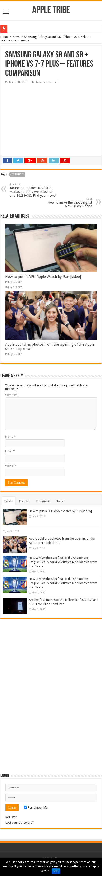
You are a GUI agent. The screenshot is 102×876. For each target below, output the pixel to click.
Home (4, 37)
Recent (8, 501)
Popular (24, 501)
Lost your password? (19, 822)
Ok (56, 871)
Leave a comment (47, 82)
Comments (43, 501)
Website (10, 466)
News (16, 37)
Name (10, 436)
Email (10, 451)
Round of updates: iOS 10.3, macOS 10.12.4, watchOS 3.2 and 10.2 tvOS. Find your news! (33, 190)
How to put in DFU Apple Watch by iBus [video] (43, 277)
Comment (12, 395)
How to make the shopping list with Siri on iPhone (70, 202)
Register (11, 817)
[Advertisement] (40, 117)
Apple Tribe (51, 10)
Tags (59, 501)
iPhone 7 (17, 174)
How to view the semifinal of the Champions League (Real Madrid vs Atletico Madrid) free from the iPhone (63, 562)
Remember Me (37, 807)
